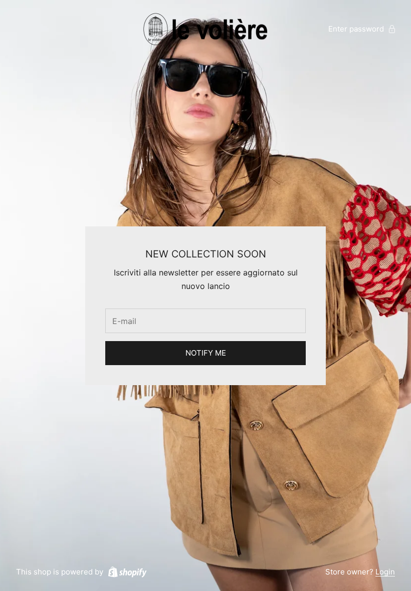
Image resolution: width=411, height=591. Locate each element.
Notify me (205, 353)
